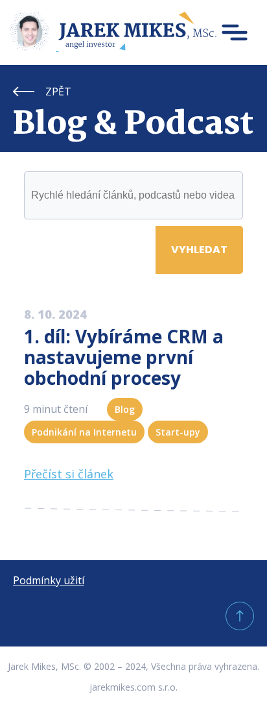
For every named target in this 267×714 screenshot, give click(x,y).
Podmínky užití (48, 580)
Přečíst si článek (68, 474)
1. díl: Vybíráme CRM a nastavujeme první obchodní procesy (124, 357)
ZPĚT (58, 91)
